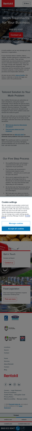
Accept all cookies (16, 229)
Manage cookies (16, 223)
